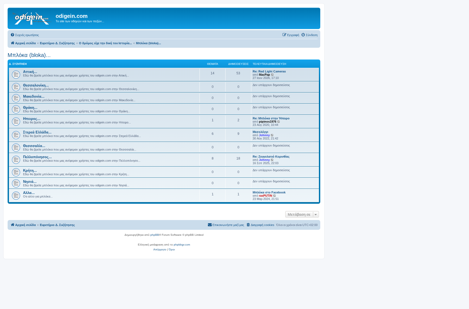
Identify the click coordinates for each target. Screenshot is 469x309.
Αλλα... (29, 193)
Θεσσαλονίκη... (36, 85)
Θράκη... (30, 108)
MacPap (264, 74)
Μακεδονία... (34, 96)
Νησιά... (30, 182)
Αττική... (30, 72)
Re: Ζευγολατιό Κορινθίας (271, 156)
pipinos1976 (267, 121)
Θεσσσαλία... (34, 146)
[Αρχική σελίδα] (32, 17)
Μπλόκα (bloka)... (29, 55)
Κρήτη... (30, 170)
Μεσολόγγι (260, 131)
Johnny (264, 135)
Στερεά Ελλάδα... (37, 132)
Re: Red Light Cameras (269, 71)
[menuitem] (24, 35)
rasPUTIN (265, 195)
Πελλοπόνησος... (37, 157)
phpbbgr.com (182, 244)
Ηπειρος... (31, 119)
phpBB (154, 234)
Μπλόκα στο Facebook (269, 192)
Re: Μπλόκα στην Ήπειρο (271, 118)
